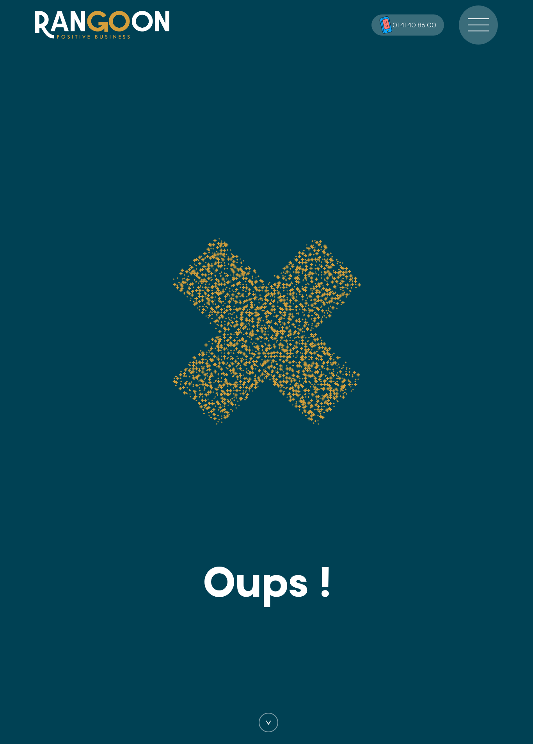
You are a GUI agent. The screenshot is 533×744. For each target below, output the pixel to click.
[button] (478, 25)
